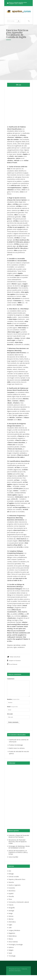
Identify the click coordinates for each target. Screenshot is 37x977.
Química (11, 947)
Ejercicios (10, 647)
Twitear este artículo (15, 656)
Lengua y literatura (14, 930)
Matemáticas (13, 936)
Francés (11, 905)
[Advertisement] (18, 61)
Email (12, 706)
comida (23, 645)
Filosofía (11, 896)
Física (10, 899)
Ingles (15, 647)
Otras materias (13, 942)
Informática (12, 922)
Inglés (10, 925)
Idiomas (11, 919)
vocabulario (21, 647)
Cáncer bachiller (13, 857)
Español (11, 893)
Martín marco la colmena (16, 748)
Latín (10, 927)
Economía (12, 888)
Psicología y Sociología (16, 944)
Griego (11, 913)
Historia (11, 916)
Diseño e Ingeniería (14, 885)
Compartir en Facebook (15, 660)
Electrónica (12, 891)
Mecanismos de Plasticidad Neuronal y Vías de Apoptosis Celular (18, 841)
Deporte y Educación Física (17, 879)
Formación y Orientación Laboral (19, 902)
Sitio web (10, 714)
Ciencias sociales (14, 876)
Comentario (10, 678)
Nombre (13, 699)
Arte (10, 871)
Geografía (12, 908)
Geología (11, 910)
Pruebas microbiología (16, 745)
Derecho (11, 882)
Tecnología (12, 956)
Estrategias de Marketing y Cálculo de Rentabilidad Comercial (19, 847)
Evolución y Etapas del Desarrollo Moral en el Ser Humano (19, 836)
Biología (11, 874)
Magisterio (12, 933)
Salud (10, 953)
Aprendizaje (16, 645)
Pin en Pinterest (13, 664)
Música (11, 939)
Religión (11, 950)
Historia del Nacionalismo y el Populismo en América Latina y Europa (18, 852)
